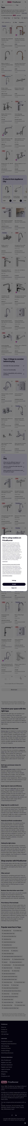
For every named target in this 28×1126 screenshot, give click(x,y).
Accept (14, 584)
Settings (14, 580)
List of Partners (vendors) (7, 575)
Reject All (14, 588)
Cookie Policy (5, 561)
